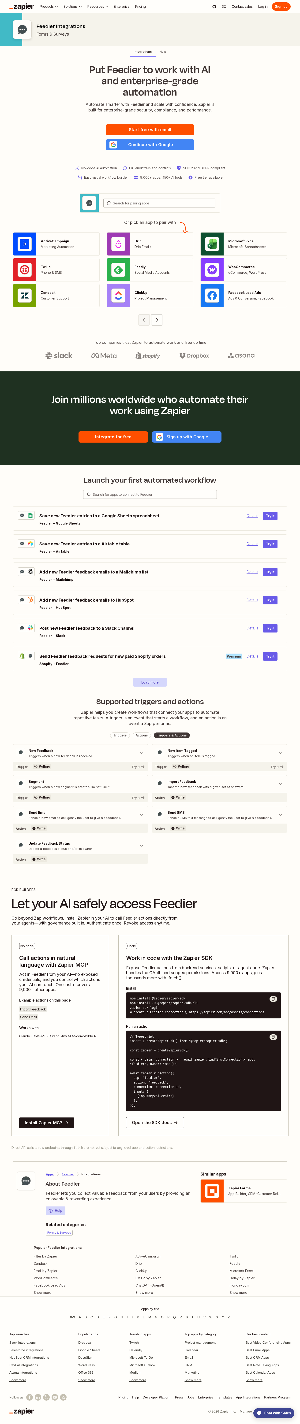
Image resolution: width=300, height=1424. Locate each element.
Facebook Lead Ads (49, 1285)
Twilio (234, 1256)
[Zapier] (21, 6)
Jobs (190, 1397)
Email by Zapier (45, 1271)
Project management (200, 1342)
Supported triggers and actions (150, 701)
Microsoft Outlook (142, 1365)
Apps (50, 1174)
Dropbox (84, 1342)
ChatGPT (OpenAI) (149, 1285)
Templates (224, 1397)
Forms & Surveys (52, 34)
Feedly (235, 1263)
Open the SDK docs (152, 1122)
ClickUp (141, 1271)
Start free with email (150, 129)
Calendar (191, 1350)
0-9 (72, 1317)
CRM (188, 1365)
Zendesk (41, 1263)
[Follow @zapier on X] (46, 1397)
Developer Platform (157, 1397)
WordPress (86, 1365)
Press (179, 1397)
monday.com (239, 1285)
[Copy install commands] (273, 999)
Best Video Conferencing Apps (268, 1342)
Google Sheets (89, 1350)
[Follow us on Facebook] (29, 1397)
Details (252, 516)
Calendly (135, 1350)
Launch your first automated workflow (150, 480)
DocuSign (85, 1357)
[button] (150, 144)
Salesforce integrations (26, 1350)
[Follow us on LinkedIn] (38, 1397)
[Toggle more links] (58, 1292)
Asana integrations (23, 1372)
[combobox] (159, 203)
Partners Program (277, 1397)
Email (189, 1357)
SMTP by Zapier (148, 1278)
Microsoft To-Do (141, 1357)
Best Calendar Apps (260, 1372)
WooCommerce (46, 1278)
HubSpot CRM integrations (29, 1357)
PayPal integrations (23, 1365)
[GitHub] (214, 6)
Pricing (123, 1397)
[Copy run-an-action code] (273, 1037)
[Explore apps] (224, 6)
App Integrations (248, 1397)
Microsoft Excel (242, 1271)
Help (58, 1211)
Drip (138, 1263)
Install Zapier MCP (43, 1122)
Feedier (68, 1174)
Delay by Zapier (242, 1278)
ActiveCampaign (148, 1256)
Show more (17, 1380)
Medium (135, 1372)
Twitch (134, 1342)
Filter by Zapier (45, 1256)
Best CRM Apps (257, 1357)
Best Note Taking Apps (262, 1365)
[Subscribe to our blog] (63, 1397)
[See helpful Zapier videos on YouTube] (55, 1397)
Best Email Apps (258, 1350)
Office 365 (86, 1372)
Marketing (192, 1372)
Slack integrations (22, 1342)
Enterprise (205, 1397)
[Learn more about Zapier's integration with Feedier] (26, 1181)
